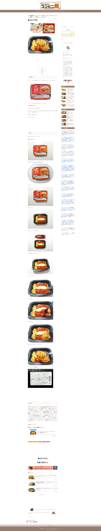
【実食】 (42, 71)
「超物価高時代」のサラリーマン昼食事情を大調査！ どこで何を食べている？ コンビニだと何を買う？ (68, 139)
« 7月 (62, 39)
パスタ (38, 441)
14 (69, 34)
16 (73, 34)
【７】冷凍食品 (35, 441)
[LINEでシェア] (33, 20)
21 (69, 35)
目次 (41, 68)
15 (71, 34)
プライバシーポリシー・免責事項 (48, 528)
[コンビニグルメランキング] (35, 521)
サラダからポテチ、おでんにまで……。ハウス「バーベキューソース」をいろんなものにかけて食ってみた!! (67, 154)
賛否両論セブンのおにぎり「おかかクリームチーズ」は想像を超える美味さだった (67, 208)
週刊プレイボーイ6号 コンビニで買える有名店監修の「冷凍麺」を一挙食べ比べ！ (67, 215)
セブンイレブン (30, 441)
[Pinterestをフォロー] (44, 462)
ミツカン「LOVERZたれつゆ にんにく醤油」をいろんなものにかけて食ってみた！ (67, 147)
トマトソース (44, 441)
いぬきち (67, 50)
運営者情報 (41, 528)
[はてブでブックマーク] (32, 20)
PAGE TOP (51, 525)
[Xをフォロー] (39, 462)
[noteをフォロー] (42, 462)
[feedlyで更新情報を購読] (46, 462)
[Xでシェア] (28, 20)
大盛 (41, 441)
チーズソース (48, 441)
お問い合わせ (55, 528)
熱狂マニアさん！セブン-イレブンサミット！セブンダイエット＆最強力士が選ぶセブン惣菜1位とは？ (67, 188)
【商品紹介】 (43, 70)
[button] (36, 20)
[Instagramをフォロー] (41, 462)
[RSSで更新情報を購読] (47, 462)
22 (71, 35)
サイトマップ (59, 528)
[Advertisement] (42, 60)
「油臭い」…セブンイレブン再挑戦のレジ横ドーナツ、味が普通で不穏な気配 (67, 194)
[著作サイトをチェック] (38, 462)
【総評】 (42, 72)
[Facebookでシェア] (30, 20)
